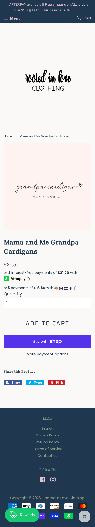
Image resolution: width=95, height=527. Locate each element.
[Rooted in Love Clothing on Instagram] (53, 480)
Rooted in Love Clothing (63, 497)
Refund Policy (47, 442)
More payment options (47, 354)
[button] (47, 288)
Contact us (47, 455)
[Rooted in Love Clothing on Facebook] (42, 480)
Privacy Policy (47, 435)
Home (8, 136)
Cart (87, 18)
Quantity (13, 294)
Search (47, 428)
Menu (15, 18)
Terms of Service (47, 448)
